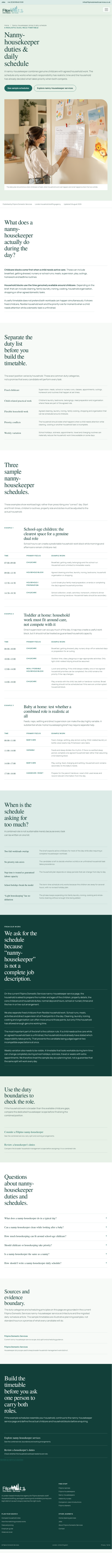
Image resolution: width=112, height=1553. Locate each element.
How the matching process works (14, 1521)
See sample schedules (18, 88)
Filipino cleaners (65, 1505)
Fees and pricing (8, 1525)
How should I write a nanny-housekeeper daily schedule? (32, 1263)
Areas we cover (7, 1532)
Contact (62, 1529)
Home (6, 25)
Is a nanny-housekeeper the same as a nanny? (26, 1254)
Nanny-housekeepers (67, 1495)
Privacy (103, 1545)
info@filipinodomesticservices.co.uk (96, 2)
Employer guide (7, 1529)
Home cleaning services (67, 1518)
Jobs (3, 2)
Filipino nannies (64, 1488)
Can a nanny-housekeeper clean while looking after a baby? (34, 1227)
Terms (108, 1545)
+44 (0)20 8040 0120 (15, 2)
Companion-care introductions (70, 1502)
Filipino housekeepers (67, 1491)
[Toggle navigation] (106, 9)
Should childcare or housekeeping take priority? (28, 1245)
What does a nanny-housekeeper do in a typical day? (30, 1218)
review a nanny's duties (11, 1459)
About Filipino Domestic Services (71, 1525)
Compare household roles (11, 1518)
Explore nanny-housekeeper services (55, 88)
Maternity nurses (65, 1498)
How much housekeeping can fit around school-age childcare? (35, 1236)
